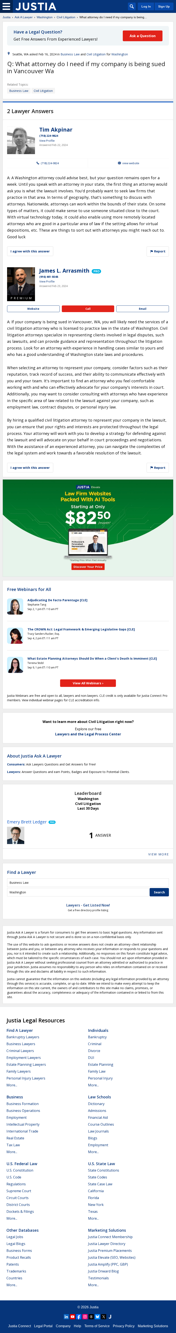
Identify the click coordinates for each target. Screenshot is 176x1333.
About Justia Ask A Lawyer (34, 756)
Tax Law (13, 1145)
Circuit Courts (17, 1197)
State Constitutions (103, 1170)
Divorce (94, 1050)
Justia (7, 17)
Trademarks (16, 1271)
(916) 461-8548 (48, 277)
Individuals (98, 1030)
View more (158, 854)
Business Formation (22, 1103)
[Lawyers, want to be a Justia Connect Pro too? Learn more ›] (96, 270)
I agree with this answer (30, 251)
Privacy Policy (124, 1326)
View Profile (47, 141)
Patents (12, 1264)
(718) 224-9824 (48, 136)
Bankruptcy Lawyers (22, 1037)
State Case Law (100, 1184)
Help (77, 1326)
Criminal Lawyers (20, 1050)
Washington (45, 17)
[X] (103, 1316)
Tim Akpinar (55, 129)
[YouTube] (72, 1316)
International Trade (22, 1131)
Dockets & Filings (20, 1211)
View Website (130, 163)
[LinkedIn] (66, 1316)
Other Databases (22, 1230)
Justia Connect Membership (110, 1236)
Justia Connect (19, 1326)
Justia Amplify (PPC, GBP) (108, 1264)
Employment (16, 1117)
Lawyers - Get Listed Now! (88, 905)
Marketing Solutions (107, 1230)
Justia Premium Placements (110, 1250)
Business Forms (19, 1250)
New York (96, 1204)
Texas (93, 1211)
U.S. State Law (101, 1163)
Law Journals (98, 1131)
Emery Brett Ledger (27, 822)
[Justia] (35, 6)
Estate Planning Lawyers (26, 1064)
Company (63, 1326)
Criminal (94, 1044)
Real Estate (15, 1138)
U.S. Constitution (19, 1170)
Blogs (92, 1138)
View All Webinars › (88, 683)
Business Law (70, 54)
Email (142, 309)
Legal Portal (43, 1326)
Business (14, 1096)
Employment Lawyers (23, 1057)
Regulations (16, 1184)
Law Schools (99, 1096)
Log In (146, 6)
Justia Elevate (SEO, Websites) (111, 1257)
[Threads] (91, 1316)
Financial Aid (98, 1117)
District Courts (18, 1204)
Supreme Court (18, 1191)
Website (33, 309)
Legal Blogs (15, 1243)
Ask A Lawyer (24, 17)
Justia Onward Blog (103, 1271)
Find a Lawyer (21, 872)
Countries (14, 1278)
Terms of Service (97, 1326)
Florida (93, 1197)
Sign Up (164, 6)
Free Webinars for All (29, 589)
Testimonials (98, 1278)
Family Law (96, 1071)
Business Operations (23, 1110)
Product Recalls (18, 1257)
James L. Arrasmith (64, 270)
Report (159, 251)
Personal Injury (100, 1078)
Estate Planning (100, 1064)
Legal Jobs (14, 1236)
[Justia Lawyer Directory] (109, 1316)
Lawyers (13, 772)
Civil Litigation (66, 17)
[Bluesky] (97, 1316)
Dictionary (96, 1103)
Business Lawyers (20, 1044)
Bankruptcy (97, 1037)
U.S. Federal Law (21, 1163)
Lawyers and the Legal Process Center (88, 734)
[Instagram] (85, 1316)
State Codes (97, 1177)
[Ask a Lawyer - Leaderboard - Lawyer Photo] (15, 835)
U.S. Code (13, 1177)
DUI (91, 1057)
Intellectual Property (22, 1124)
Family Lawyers (18, 1071)
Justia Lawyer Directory (106, 1243)
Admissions (97, 1110)
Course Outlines (101, 1124)
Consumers (15, 764)
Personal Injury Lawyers (25, 1078)
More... (11, 1085)
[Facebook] (78, 1316)
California (96, 1191)
